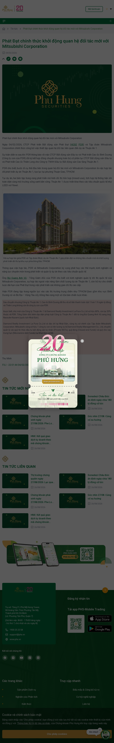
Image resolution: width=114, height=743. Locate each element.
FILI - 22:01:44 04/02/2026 (16, 364)
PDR (81, 144)
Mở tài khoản (94, 9)
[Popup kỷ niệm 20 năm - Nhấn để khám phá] (99, 709)
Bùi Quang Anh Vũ (16, 278)
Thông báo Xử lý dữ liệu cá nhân (33, 723)
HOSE (74, 144)
